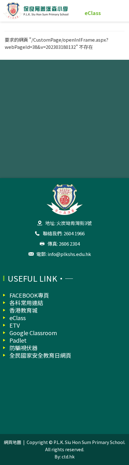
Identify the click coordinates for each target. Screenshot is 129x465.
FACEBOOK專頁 (29, 295)
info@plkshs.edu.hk (69, 254)
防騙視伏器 (23, 348)
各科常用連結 (26, 303)
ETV (14, 325)
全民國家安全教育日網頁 (40, 355)
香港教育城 (23, 310)
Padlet (18, 340)
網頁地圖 (12, 442)
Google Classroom (33, 333)
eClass (93, 13)
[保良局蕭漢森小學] (64, 10)
